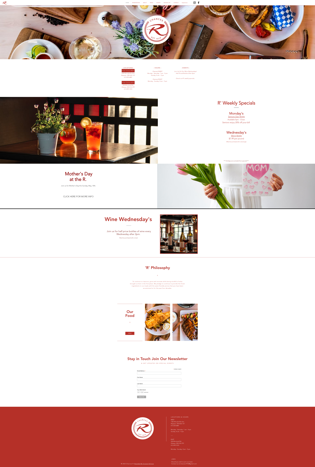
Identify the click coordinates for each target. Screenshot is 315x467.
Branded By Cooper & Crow (144, 464)
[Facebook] (198, 2)
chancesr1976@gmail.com (188, 464)
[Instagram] (194, 2)
